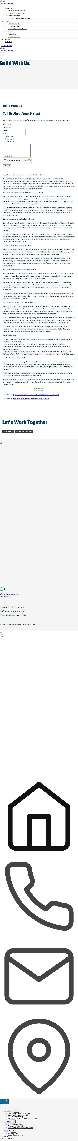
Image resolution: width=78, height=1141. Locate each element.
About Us (7, 1131)
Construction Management (16, 13)
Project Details (8, 156)
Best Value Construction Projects (17, 29)
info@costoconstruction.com (9, 594)
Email (5, 130)
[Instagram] (1, 590)
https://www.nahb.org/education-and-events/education (31, 399)
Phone (5, 133)
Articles (7, 39)
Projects (7, 1122)
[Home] (39, 854)
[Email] (39, 1014)
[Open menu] (2, 54)
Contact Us (8, 42)
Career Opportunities (14, 37)
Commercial (10, 139)
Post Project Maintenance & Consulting (19, 18)
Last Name (7, 127)
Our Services (9, 1111)
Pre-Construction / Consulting (16, 10)
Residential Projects (14, 24)
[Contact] (39, 1094)
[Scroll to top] (2, 1101)
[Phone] (39, 934)
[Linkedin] (4, 590)
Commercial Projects (14, 26)
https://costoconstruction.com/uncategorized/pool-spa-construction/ (36, 395)
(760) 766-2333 (6, 46)
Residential (10, 142)
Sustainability (12, 34)
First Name (7, 124)
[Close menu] (0, 1105)
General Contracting (14, 15)
